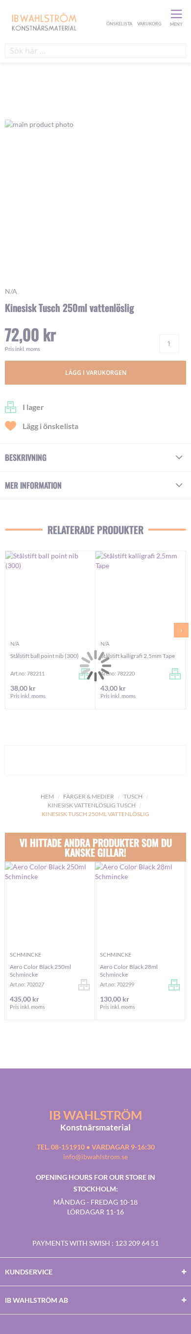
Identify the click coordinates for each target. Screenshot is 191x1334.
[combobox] (95, 50)
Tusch (133, 796)
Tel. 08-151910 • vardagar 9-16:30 (96, 1147)
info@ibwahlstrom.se (95, 1156)
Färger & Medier (88, 796)
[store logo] (54, 21)
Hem (47, 796)
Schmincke (25, 954)
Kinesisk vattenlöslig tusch (92, 805)
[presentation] (181, 630)
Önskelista (118, 13)
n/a (11, 291)
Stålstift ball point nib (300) (44, 655)
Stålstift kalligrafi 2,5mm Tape (137, 655)
